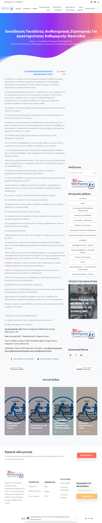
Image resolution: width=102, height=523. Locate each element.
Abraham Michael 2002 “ (14, 329)
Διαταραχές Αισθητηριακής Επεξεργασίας (55, 41)
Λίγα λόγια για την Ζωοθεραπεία (39, 426)
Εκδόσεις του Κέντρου (83, 225)
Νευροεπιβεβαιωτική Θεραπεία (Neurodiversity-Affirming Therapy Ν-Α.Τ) (62, 424)
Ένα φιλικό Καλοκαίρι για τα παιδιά (85, 425)
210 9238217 (19, 2)
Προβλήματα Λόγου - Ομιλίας (83, 245)
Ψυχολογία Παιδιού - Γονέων (82, 274)
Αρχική (32, 41)
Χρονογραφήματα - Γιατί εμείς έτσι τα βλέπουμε (83, 268)
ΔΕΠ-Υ (83, 203)
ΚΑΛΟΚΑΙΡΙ (83, 240)
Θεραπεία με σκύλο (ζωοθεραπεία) (83, 230)
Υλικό (83, 262)
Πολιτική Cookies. (35, 519)
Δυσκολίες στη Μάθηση (83, 215)
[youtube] (95, 2)
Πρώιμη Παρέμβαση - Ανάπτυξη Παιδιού (83, 251)
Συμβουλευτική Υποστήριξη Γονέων (13, 425)
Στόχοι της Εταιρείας (83, 257)
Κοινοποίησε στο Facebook (24, 359)
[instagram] (98, 2)
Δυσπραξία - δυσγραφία (83, 220)
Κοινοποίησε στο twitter (49, 359)
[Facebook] (91, 2)
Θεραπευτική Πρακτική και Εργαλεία (83, 235)
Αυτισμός (82, 198)
